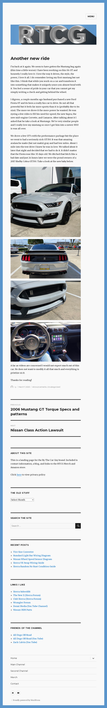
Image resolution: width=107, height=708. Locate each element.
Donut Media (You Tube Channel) (30, 606)
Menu (91, 16)
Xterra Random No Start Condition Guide (34, 566)
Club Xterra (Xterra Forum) (27, 599)
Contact (15, 683)
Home (14, 658)
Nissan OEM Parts (22, 610)
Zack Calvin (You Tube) (25, 642)
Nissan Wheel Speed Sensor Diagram (32, 559)
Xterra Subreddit (21, 591)
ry (15, 387)
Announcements (39, 387)
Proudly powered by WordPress (26, 700)
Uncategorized (53, 387)
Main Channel (18, 664)
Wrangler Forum (22, 602)
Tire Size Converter (23, 552)
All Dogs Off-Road (22, 635)
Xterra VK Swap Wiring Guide (28, 563)
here (19, 474)
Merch (14, 677)
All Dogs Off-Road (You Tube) (28, 638)
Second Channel (19, 671)
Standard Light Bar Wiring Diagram (31, 555)
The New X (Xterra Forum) (26, 595)
